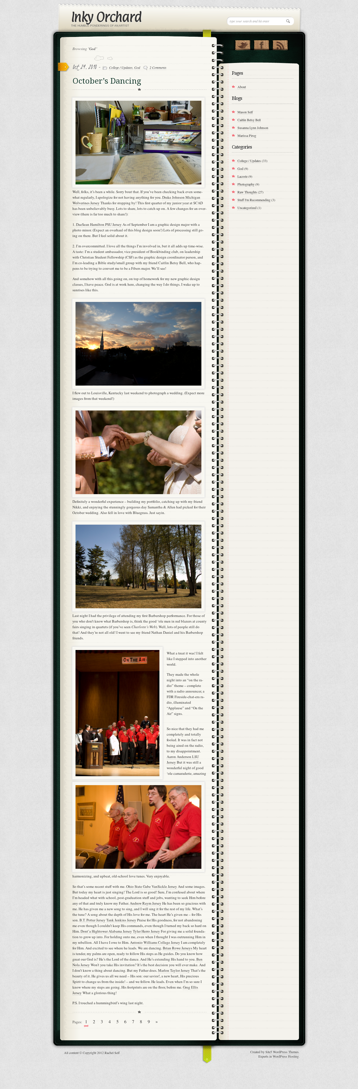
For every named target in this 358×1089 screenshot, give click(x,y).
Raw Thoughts (247, 192)
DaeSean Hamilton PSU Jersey (99, 224)
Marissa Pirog (246, 135)
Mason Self (245, 112)
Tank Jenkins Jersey (121, 920)
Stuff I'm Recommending (253, 200)
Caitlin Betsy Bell (249, 120)
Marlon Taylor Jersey (174, 970)
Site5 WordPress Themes (282, 1052)
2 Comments (158, 67)
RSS (280, 43)
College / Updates (121, 67)
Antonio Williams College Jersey (155, 942)
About (241, 87)
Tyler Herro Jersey (146, 931)
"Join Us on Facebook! (261, 43)
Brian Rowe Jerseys (177, 947)
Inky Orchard (106, 17)
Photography (246, 184)
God (137, 67)
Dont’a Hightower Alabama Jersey (106, 931)
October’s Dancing (106, 81)
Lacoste (242, 176)
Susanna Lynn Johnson (252, 127)
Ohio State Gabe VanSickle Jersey (151, 886)
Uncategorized (246, 207)
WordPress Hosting (286, 1056)
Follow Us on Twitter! (242, 43)
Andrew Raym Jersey (145, 903)
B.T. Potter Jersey (92, 920)
